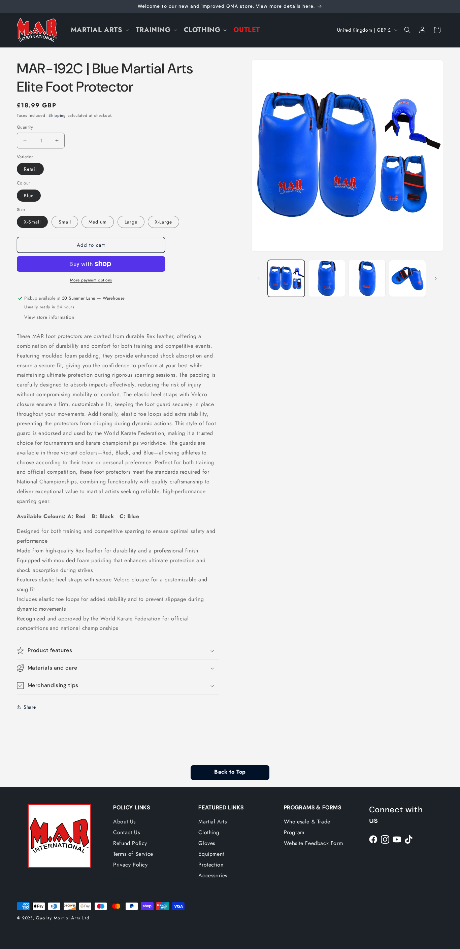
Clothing (208, 832)
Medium (98, 221)
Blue (29, 195)
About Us (124, 821)
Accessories (212, 875)
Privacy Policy (130, 865)
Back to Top (230, 772)
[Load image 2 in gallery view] (326, 278)
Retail (30, 169)
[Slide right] (435, 278)
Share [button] (30, 707)
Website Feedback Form (313, 843)
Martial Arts (212, 821)
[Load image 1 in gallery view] (286, 278)
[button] (99, 30)
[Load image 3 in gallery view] (367, 278)
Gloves (206, 843)
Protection (210, 865)
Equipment (211, 854)
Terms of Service (133, 854)
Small (65, 221)
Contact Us (126, 832)
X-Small (32, 221)
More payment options (91, 280)
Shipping (57, 115)
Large (131, 221)
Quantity (25, 127)
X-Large (163, 221)
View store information (49, 317)
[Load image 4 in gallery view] (407, 278)
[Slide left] (258, 278)
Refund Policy (130, 843)
